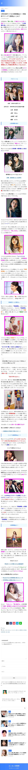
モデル (3, 628)
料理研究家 (3, 631)
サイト (3, 671)
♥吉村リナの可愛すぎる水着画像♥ (14, 564)
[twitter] (7, 623)
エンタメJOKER (14, 766)
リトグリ (13, 630)
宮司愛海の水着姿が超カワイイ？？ (12, 580)
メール (3, 666)
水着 (6, 631)
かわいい (9, 630)
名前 (3, 660)
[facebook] (10, 623)
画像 (9, 631)
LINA (3, 630)
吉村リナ (17, 630)
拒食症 (25, 630)
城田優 (21, 630)
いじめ (6, 630)
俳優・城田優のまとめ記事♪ (14, 177)
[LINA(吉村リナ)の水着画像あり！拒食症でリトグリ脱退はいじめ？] (17, 623)
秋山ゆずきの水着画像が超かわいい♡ (13, 577)
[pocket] (14, 623)
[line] (20, 623)
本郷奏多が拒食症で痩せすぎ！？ (12, 431)
